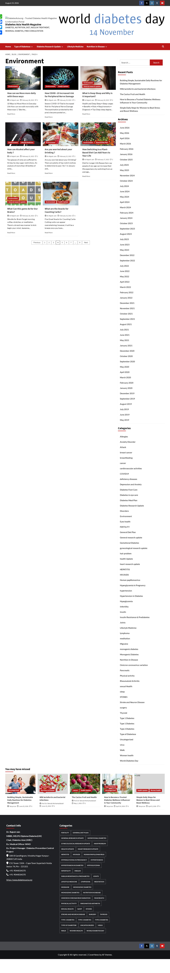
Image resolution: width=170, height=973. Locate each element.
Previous (36, 242)
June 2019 (124, 414)
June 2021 (124, 335)
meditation (125, 638)
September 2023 (127, 228)
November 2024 (127, 175)
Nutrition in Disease (96, 46)
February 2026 (126, 149)
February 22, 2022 (28, 156)
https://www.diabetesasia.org (19, 880)
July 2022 (124, 266)
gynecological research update (133, 548)
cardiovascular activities (131, 468)
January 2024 (126, 218)
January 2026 (126, 154)
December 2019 (127, 393)
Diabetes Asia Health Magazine (23, 24)
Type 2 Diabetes (127, 729)
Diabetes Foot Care (128, 489)
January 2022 (126, 298)
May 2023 (124, 250)
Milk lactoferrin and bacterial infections (138, 89)
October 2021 (126, 313)
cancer (123, 463)
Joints (123, 622)
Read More (11, 114)
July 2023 (124, 239)
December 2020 (127, 351)
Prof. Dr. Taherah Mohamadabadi (53, 803)
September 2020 (127, 361)
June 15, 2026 (46, 806)
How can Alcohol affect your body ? (21, 151)
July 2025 (124, 165)
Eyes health (125, 521)
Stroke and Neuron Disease (132, 702)
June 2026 (124, 127)
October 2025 (126, 159)
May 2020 (124, 367)
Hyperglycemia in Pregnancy (132, 585)
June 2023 (124, 244)
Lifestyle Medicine (75, 46)
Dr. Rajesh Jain (14, 100)
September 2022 (127, 260)
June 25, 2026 (23, 806)
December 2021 (127, 303)
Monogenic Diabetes (129, 654)
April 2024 (124, 202)
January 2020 (126, 388)
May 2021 (124, 340)
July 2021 (124, 329)
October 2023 (126, 223)
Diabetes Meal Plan (128, 500)
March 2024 (125, 207)
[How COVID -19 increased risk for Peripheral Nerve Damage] (60, 78)
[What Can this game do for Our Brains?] (23, 193)
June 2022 (124, 271)
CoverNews (93, 954)
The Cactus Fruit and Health (132, 94)
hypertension (126, 590)
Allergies (124, 436)
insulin (123, 612)
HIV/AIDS (124, 575)
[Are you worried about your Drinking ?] (60, 134)
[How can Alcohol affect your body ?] (23, 134)
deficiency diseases (128, 479)
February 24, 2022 (103, 100)
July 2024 (124, 186)
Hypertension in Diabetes (131, 596)
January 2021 (126, 345)
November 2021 (127, 308)
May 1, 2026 (78, 803)
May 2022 (124, 276)
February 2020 (126, 383)
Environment (13, 86)
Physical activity (127, 675)
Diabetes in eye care (129, 495)
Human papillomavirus (130, 580)
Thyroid (123, 713)
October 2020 (126, 356)
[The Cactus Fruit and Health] (85, 784)
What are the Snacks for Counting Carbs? (56, 210)
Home (8, 46)
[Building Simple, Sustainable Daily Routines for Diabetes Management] (20, 784)
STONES (123, 697)
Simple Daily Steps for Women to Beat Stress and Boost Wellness (140, 109)
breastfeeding (126, 458)
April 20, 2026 (120, 806)
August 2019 (126, 404)
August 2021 (126, 324)
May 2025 (124, 170)
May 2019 (124, 420)
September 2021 (127, 319)
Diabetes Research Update (49, 46)
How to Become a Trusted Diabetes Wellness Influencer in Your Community (140, 101)
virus (122, 745)
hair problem (125, 553)
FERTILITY (125, 527)
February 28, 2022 (28, 100)
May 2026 (124, 133)
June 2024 (124, 191)
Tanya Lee (12, 806)
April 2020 (124, 372)
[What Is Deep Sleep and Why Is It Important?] (98, 78)
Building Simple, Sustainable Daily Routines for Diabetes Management (141, 82)
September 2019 (127, 398)
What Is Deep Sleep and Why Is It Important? (97, 95)
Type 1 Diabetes (127, 718)
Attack (123, 447)
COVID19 (124, 474)
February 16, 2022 (28, 216)
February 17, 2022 (103, 159)
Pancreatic (124, 670)
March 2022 (125, 287)
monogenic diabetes (129, 649)
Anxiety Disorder (127, 442)
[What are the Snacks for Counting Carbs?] (60, 193)
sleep (122, 691)
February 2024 (126, 212)
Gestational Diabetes (129, 543)
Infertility (124, 606)
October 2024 (126, 181)
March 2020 (125, 377)
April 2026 (124, 138)
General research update (92, 86)
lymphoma (124, 633)
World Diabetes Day (129, 761)
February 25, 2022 (65, 100)
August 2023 (126, 234)
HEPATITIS (125, 569)
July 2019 (124, 409)
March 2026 (125, 143)
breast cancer (126, 452)
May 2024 (124, 197)
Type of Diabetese (22, 46)
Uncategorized (126, 739)
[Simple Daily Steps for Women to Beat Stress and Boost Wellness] (149, 784)
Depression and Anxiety (131, 484)
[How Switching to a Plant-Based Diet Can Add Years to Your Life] (98, 134)
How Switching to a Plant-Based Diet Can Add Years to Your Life (96, 152)
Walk (122, 750)
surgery (123, 707)
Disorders (124, 511)
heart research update (130, 564)
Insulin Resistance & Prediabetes (135, 617)
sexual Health (126, 686)
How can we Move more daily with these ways (21, 95)
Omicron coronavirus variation (134, 665)
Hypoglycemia (126, 601)
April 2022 (124, 282)
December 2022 (127, 255)
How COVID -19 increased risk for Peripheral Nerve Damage (59, 95)
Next (86, 242)
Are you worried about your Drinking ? (58, 151)
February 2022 (126, 292)
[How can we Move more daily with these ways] (23, 78)
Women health (126, 755)
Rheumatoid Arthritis (129, 681)
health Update (63, 86)
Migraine (124, 644)
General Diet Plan (102, 142)
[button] (163, 46)
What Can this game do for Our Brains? (22, 210)
